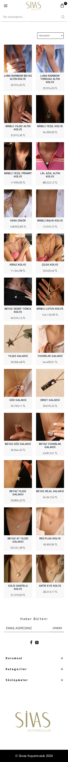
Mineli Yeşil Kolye (50, 126)
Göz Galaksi (17, 400)
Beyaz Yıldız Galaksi (17, 493)
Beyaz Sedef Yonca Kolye (18, 310)
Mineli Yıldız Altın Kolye (17, 128)
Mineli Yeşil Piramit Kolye (18, 175)
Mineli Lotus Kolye (50, 308)
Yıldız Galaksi (18, 356)
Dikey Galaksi (50, 400)
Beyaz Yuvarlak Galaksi (50, 446)
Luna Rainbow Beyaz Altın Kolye (18, 77)
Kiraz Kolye (18, 264)
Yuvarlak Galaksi (50, 356)
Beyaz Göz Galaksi (18, 444)
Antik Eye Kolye (50, 585)
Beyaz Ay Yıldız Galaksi (18, 540)
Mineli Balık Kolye (50, 220)
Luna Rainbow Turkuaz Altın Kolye (50, 79)
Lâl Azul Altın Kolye (50, 175)
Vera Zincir (18, 220)
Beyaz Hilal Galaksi (50, 491)
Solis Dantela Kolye (18, 587)
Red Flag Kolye (50, 538)
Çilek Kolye (50, 264)
